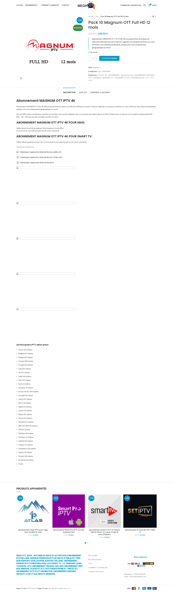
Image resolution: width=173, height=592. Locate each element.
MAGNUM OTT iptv (122, 78)
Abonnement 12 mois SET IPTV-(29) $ (140, 531)
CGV (90, 563)
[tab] (69, 91)
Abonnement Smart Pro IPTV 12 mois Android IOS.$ (68, 531)
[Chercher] (144, 5)
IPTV (90, 78)
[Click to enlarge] (21, 78)
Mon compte (93, 555)
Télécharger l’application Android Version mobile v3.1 (40, 152)
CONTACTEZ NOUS (96, 572)
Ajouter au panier (109, 58)
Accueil (91, 16)
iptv (39, 107)
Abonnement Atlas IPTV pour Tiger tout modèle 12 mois (33, 531)
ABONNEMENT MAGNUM (144, 75)
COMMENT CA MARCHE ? (98, 568)
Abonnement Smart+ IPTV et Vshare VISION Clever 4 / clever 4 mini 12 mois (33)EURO (104, 532)
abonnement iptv (127, 75)
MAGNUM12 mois (137, 78)
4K (106, 75)
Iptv (97, 16)
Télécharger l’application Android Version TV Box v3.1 (41, 157)
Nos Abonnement (94, 559)
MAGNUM (106, 71)
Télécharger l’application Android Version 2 (37, 162)
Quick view (48, 503)
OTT (147, 78)
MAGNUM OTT (108, 78)
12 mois (101, 75)
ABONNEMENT (114, 75)
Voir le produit (48, 498)
